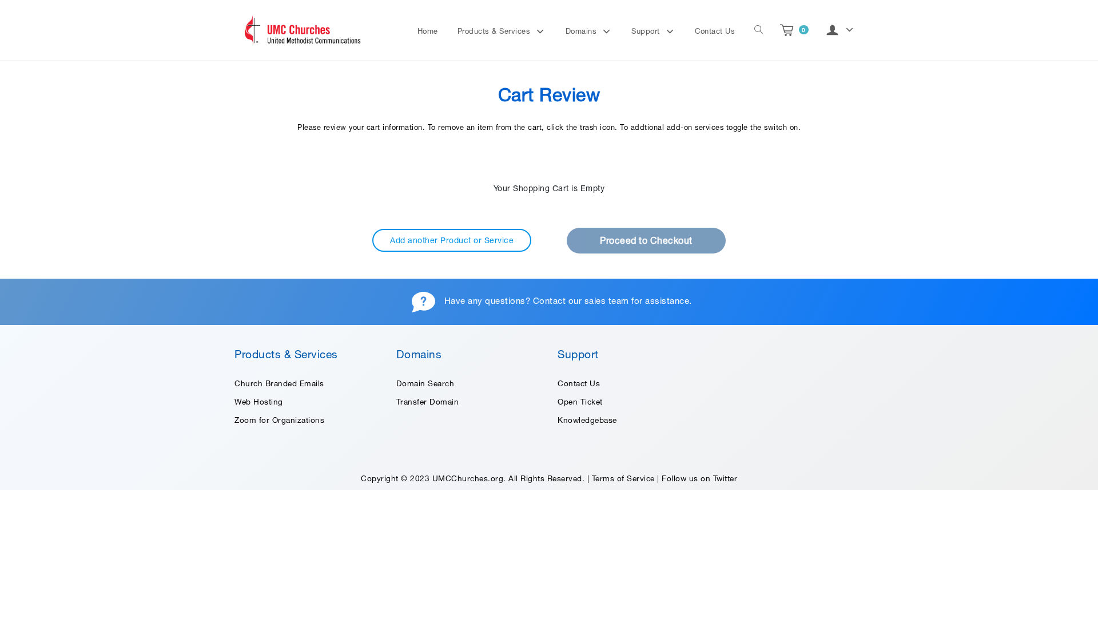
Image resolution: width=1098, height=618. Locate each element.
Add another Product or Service (452, 240)
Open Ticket (580, 401)
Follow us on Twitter (699, 478)
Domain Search (425, 383)
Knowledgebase (587, 420)
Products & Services (495, 31)
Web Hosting (258, 401)
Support (646, 31)
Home (427, 31)
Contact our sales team (581, 301)
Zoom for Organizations (279, 420)
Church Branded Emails (279, 383)
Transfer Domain (427, 401)
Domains (582, 31)
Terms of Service (623, 478)
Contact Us (715, 31)
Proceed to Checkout (646, 240)
